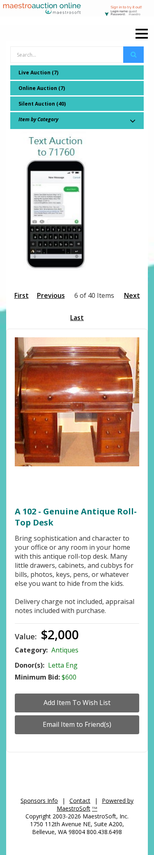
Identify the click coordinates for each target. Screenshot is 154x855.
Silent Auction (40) (42, 103)
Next (132, 295)
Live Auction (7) (38, 72)
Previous (51, 295)
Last (77, 317)
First (21, 295)
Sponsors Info (39, 800)
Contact (79, 800)
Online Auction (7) (41, 88)
